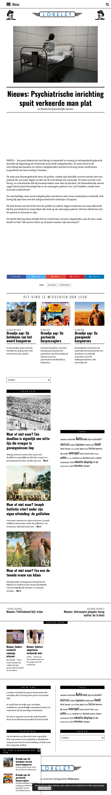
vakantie (78, 462)
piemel (87, 453)
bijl (89, 439)
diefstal (64, 444)
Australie (52, 285)
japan (82, 448)
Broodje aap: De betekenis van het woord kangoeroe (19, 336)
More (45, 460)
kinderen (99, 448)
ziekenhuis (78, 465)
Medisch (45, 109)
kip (61, 453)
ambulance (64, 439)
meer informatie (98, 785)
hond (98, 444)
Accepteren (44, 788)
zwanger (86, 465)
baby (85, 439)
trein (72, 462)
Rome (80, 458)
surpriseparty (64, 462)
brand (92, 439)
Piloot (92, 453)
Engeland (79, 444)
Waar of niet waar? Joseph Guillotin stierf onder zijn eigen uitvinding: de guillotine (28, 509)
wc (97, 462)
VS (94, 462)
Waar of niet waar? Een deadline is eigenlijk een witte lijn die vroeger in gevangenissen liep (28, 440)
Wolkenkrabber (64, 466)
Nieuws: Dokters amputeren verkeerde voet (35, 650)
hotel (62, 448)
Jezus (86, 448)
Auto (79, 438)
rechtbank (75, 458)
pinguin (96, 454)
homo (92, 445)
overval (82, 453)
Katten (92, 448)
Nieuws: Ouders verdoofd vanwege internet (14, 651)
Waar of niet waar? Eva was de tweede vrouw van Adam (28, 573)
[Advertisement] (55, 136)
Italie (77, 448)
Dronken (72, 445)
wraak (71, 466)
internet (73, 449)
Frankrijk (87, 445)
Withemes (73, 779)
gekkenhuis (65, 285)
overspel (74, 452)
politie (63, 457)
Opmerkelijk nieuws (62, 109)
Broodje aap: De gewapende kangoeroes (86, 336)
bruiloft (98, 439)
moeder (65, 453)
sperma (92, 458)
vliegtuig (88, 462)
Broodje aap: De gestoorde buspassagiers (52, 336)
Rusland (86, 457)
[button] (48, 380)
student (98, 457)
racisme (69, 458)
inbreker (68, 448)
